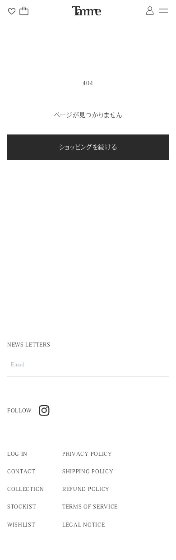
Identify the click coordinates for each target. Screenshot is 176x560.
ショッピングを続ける (88, 147)
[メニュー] (163, 10)
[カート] (24, 11)
